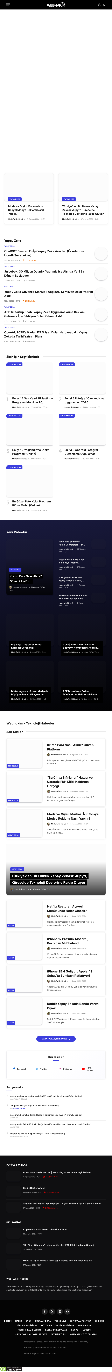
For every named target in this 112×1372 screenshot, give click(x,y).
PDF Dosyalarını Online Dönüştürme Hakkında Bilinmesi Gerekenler (81, 693)
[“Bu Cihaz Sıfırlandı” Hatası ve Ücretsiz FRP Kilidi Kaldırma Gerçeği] (98, 544)
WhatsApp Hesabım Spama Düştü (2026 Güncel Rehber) (37, 1133)
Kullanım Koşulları (56, 1330)
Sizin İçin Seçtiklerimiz (22, 357)
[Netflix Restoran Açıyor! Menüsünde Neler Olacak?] (24, 913)
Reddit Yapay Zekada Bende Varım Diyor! (73, 1006)
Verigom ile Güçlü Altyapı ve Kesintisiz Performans (34, 1105)
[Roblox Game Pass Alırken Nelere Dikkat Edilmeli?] (98, 598)
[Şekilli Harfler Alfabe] (13, 1191)
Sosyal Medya (43, 1321)
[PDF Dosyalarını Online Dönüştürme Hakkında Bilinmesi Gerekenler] (82, 677)
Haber (11, 925)
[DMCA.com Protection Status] (11, 1370)
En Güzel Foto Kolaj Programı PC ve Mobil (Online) (31, 503)
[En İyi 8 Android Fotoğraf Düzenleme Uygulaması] (82, 429)
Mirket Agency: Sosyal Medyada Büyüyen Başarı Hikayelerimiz (29, 693)
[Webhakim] (56, 4)
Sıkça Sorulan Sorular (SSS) (31, 1334)
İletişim (86, 1330)
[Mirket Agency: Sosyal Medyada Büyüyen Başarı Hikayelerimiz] (30, 677)
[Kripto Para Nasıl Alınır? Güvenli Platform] (55, 101)
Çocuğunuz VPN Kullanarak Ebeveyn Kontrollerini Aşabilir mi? (80, 646)
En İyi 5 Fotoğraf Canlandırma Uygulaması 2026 (84, 400)
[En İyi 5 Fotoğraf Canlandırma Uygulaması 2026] (82, 378)
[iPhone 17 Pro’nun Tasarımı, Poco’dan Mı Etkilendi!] (24, 946)
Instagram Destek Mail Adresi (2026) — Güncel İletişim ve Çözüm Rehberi (46, 1096)
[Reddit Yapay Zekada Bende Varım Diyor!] (24, 1011)
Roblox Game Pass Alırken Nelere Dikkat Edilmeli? (73, 597)
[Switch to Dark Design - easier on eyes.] (99, 5)
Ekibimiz (99, 1321)
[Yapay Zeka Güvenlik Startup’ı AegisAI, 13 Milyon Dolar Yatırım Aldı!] (101, 294)
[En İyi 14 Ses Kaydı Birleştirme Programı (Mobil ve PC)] (29, 378)
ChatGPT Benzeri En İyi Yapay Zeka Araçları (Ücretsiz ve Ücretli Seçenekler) (44, 253)
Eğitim (8, 1321)
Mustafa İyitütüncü (19, 131)
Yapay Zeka (14, 199)
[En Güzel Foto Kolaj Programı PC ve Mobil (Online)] (29, 481)
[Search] (104, 4)
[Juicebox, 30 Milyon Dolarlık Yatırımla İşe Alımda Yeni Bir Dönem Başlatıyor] (101, 273)
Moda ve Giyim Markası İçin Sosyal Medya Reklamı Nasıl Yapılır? (26, 210)
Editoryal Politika (80, 1321)
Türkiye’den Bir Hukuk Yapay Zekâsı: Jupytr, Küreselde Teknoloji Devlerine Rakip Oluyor (83, 210)
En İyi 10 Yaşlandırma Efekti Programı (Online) (30, 452)
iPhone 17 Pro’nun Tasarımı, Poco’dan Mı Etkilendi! (67, 941)
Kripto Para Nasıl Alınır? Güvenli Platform (71, 747)
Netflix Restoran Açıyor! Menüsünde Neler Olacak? (67, 908)
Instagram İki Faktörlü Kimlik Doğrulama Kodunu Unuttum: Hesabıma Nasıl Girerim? (50, 1124)
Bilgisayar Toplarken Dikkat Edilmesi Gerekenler (26, 646)
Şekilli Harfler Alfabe (34, 1188)
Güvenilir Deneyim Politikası (58, 1325)
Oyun (29, 1321)
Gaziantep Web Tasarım (83, 1334)
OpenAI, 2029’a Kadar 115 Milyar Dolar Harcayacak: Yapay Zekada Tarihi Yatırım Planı (46, 334)
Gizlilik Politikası (27, 1325)
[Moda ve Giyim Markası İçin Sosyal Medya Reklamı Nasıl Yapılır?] (29, 187)
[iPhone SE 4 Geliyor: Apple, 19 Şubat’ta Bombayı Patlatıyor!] (24, 978)
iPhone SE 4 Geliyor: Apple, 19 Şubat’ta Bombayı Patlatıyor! (69, 973)
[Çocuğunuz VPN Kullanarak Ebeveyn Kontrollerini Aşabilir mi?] (82, 630)
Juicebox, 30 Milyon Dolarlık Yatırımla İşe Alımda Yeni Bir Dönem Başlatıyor (44, 273)
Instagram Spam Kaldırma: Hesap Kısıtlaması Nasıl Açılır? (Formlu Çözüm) (46, 1115)
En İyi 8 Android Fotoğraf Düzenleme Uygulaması (81, 452)
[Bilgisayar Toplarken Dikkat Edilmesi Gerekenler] (30, 630)
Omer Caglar (19, 1108)
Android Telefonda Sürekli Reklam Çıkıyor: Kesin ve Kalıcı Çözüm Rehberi (62, 1203)
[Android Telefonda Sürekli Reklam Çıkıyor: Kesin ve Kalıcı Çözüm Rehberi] (13, 1207)
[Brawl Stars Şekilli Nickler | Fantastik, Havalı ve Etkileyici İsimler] (13, 1176)
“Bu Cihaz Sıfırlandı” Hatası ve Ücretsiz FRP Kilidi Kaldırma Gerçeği (71, 543)
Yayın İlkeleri (58, 1334)
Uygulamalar (14, 364)
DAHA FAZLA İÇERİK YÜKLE (55, 1039)
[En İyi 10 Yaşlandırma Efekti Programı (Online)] (29, 429)
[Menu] (8, 4)
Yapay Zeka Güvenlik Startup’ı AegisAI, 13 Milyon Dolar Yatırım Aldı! (48, 294)
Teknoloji (14, 107)
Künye (74, 1330)
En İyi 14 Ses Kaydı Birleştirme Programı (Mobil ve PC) (32, 400)
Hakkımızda (85, 1325)
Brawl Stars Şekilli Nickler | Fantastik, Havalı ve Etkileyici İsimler (57, 1172)
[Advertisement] (56, 35)
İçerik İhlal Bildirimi (30, 1330)
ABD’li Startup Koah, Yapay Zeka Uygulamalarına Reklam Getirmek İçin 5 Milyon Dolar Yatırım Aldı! (44, 314)
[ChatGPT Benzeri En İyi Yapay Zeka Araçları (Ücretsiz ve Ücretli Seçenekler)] (101, 253)
